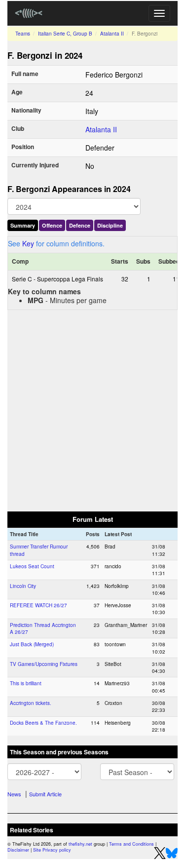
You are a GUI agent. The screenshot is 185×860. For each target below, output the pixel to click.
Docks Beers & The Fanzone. (43, 722)
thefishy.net (80, 844)
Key (28, 243)
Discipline (110, 225)
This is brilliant (25, 683)
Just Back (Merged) (32, 644)
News (14, 794)
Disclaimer (18, 850)
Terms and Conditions (131, 844)
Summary (22, 225)
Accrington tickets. (30, 703)
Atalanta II (112, 33)
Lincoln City (23, 586)
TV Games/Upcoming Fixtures (43, 664)
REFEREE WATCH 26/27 (38, 605)
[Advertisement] (92, 410)
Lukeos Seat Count (32, 566)
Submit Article (45, 794)
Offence (52, 225)
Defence (79, 225)
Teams (22, 33)
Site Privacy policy (52, 850)
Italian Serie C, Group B (65, 33)
